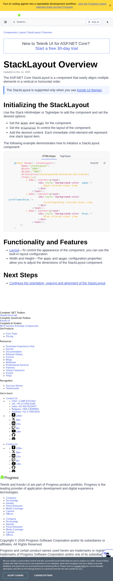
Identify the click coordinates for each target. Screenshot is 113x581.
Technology (12, 500)
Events (9, 373)
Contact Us (12, 398)
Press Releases (14, 506)
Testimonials (12, 388)
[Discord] (13, 439)
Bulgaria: (25, 409)
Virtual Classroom (15, 370)
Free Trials (11, 333)
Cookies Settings (43, 575)
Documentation (14, 351)
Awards (10, 503)
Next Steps (21, 275)
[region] (56, 569)
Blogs (9, 359)
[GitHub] (13, 436)
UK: (23, 403)
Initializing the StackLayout (46, 105)
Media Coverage (14, 508)
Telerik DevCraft (8, 315)
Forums (10, 357)
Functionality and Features (46, 242)
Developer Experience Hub (20, 346)
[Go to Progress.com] (9, 479)
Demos (9, 349)
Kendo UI (5, 320)
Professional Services (17, 365)
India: (24, 406)
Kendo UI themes (89, 90)
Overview (47, 32)
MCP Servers (7, 326)
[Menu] (5, 22)
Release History (14, 354)
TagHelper (65, 156)
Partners (10, 367)
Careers (10, 511)
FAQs (9, 375)
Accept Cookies (16, 575)
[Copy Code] (104, 163)
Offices (9, 514)
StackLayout (34, 32)
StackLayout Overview (51, 64)
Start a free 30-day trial (56, 48)
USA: (24, 401)
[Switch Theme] (107, 22)
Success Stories (14, 385)
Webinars (11, 362)
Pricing (9, 336)
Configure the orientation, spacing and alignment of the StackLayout (57, 283)
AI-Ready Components (26, 326)
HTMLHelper (49, 156)
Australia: (26, 411)
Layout (22, 32)
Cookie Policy (80, 566)
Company (11, 498)
